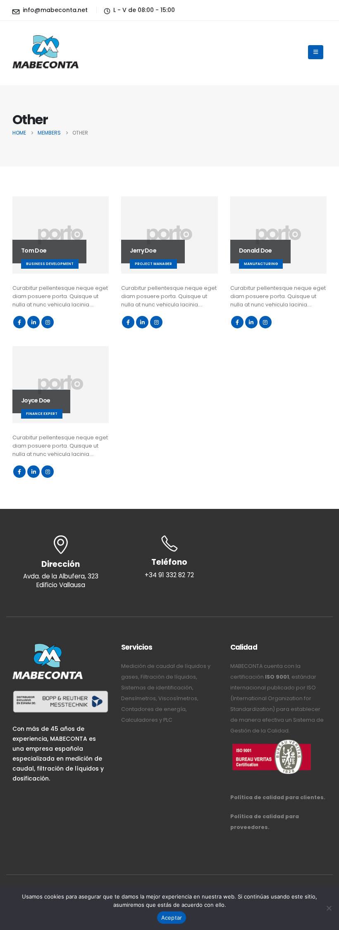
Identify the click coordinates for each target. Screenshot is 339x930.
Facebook (19, 322)
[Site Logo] (45, 52)
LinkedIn (33, 322)
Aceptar (171, 917)
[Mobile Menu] (315, 52)
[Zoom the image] (271, 741)
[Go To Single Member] (60, 235)
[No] (329, 908)
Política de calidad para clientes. (277, 797)
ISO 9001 (277, 676)
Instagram (47, 322)
